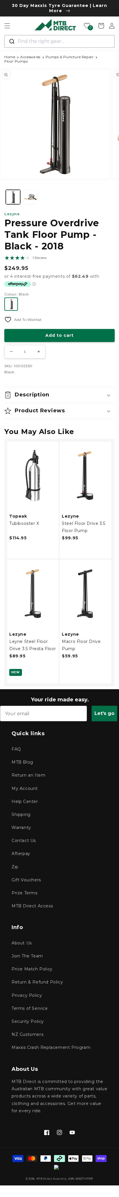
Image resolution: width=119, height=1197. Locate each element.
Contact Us (24, 840)
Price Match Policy (32, 969)
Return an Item (28, 775)
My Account (25, 788)
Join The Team (27, 956)
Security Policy (28, 1021)
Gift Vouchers (26, 879)
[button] (7, 25)
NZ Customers (27, 1034)
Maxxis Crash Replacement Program (51, 1047)
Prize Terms (25, 893)
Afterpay (21, 853)
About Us (22, 943)
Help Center (25, 801)
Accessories (30, 57)
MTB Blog (22, 762)
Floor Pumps (16, 61)
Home (9, 57)
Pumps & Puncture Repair (70, 57)
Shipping (21, 814)
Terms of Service (30, 1008)
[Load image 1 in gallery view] (13, 197)
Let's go (104, 713)
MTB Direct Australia (51, 1178)
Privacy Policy (27, 995)
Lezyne (12, 214)
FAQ (16, 749)
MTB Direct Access (32, 906)
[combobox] (59, 41)
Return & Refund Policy (37, 982)
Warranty (21, 827)
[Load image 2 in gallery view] (30, 197)
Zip (15, 866)
